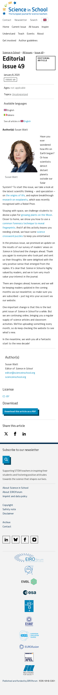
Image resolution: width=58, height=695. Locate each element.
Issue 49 (39, 52)
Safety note (9, 509)
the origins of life (15, 195)
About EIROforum (12, 492)
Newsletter (21, 20)
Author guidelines (28, 40)
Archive (6, 522)
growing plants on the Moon (36, 215)
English (10, 110)
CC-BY (6, 396)
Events (30, 33)
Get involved (9, 40)
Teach (21, 33)
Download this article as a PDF (20, 411)
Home (6, 27)
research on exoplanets (15, 199)
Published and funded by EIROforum (20, 680)
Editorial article (44, 59)
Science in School (11, 52)
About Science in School (15, 488)
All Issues (34, 27)
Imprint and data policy (15, 496)
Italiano (10, 115)
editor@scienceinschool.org (20, 373)
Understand (9, 33)
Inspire (45, 27)
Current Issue (19, 27)
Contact (7, 20)
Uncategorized (20, 94)
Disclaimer (8, 513)
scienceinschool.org (15, 377)
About (40, 33)
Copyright (8, 505)
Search (33, 20)
